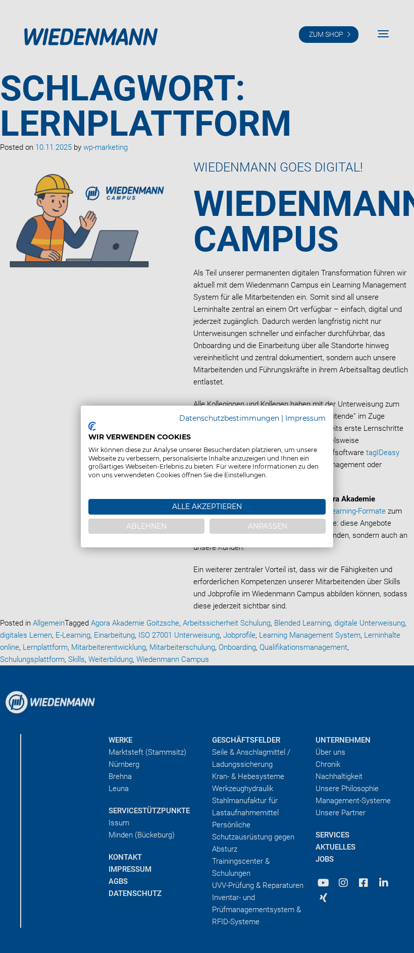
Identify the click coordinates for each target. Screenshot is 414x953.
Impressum (305, 418)
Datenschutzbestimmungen (229, 418)
